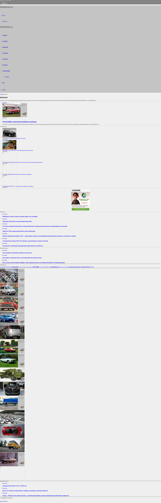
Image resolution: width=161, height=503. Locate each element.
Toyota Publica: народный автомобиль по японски (20, 121)
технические (77, 266)
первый (60, 266)
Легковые (5, 53)
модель (43, 266)
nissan (3, 266)
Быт (4, 82)
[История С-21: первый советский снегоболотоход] (12, 480)
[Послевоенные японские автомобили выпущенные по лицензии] (12, 310)
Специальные (6, 70)
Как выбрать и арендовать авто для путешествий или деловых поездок (18, 150)
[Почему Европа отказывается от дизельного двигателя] (12, 282)
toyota (5, 266)
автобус (9, 266)
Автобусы (5, 59)
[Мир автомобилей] (6, 8)
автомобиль (15, 267)
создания (70, 267)
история (36, 267)
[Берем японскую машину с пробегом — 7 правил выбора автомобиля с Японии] (12, 423)
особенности (54, 267)
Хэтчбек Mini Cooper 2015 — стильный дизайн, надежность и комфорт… (18, 186)
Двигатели (5, 47)
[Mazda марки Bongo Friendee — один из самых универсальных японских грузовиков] (12, 296)
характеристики (85, 267)
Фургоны (5, 65)
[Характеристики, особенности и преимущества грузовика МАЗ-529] (12, 381)
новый (46, 266)
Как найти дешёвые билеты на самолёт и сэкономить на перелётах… (17, 174)
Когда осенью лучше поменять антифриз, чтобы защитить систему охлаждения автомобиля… (23, 162)
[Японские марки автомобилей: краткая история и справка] (12, 352)
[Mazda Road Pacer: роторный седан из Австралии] (12, 367)
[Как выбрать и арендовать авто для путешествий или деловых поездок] (9, 149)
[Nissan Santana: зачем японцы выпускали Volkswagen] (12, 465)
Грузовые (5, 41)
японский (92, 266)
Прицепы (7, 76)
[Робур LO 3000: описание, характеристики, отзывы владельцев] (12, 451)
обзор (49, 266)
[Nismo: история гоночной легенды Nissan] (12, 324)
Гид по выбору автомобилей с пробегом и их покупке (14, 138)
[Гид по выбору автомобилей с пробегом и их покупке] (9, 137)
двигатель (30, 266)
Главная (1, 94)
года (24, 266)
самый (67, 266)
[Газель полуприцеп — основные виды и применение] (12, 409)
